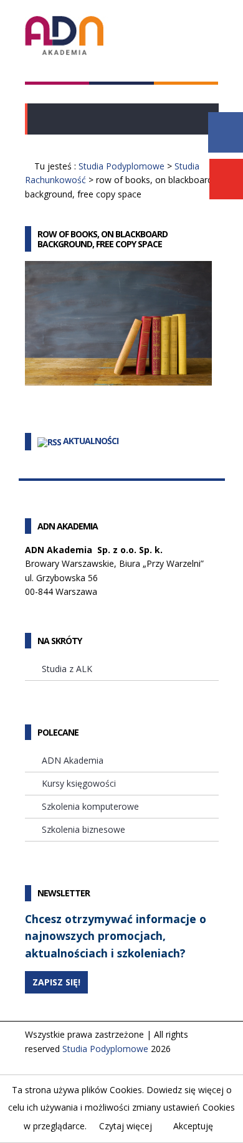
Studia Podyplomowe (121, 166)
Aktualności (90, 441)
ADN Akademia (72, 760)
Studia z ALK (67, 669)
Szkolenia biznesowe (83, 829)
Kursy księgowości (79, 783)
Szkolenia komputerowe (90, 806)
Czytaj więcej (125, 1126)
